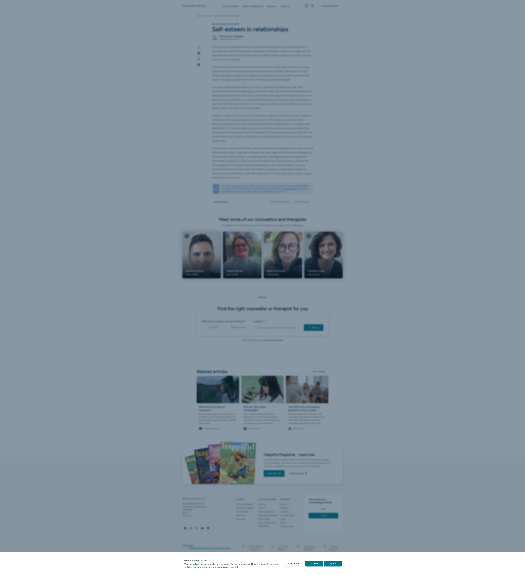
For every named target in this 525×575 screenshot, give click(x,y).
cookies (195, 564)
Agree (333, 563)
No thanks (314, 563)
